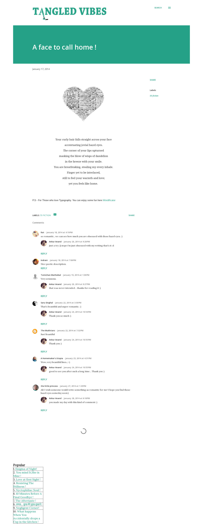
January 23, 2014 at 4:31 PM (78, 358)
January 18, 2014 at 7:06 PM (63, 260)
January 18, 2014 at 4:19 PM (59, 232)
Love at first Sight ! (28, 479)
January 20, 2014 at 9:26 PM (77, 241)
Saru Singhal (47, 302)
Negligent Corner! (27, 508)
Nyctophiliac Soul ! (28, 490)
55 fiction (154, 95)
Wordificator (109, 200)
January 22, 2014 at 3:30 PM (68, 302)
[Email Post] (55, 215)
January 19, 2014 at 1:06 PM (76, 275)
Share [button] (153, 80)
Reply (44, 253)
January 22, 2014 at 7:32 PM (70, 330)
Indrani (44, 260)
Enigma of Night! (26, 469)
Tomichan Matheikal (51, 275)
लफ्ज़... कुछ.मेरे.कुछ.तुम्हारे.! (29, 504)
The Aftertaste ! (26, 500)
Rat (42, 232)
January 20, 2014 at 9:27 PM (77, 284)
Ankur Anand (55, 241)
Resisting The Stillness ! (23, 484)
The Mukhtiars (48, 330)
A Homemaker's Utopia (52, 358)
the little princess (49, 386)
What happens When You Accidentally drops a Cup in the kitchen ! (26, 516)
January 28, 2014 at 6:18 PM (77, 398)
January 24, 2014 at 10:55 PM (77, 339)
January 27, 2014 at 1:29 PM (73, 386)
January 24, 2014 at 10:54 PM (77, 312)
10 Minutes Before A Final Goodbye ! (27, 495)
